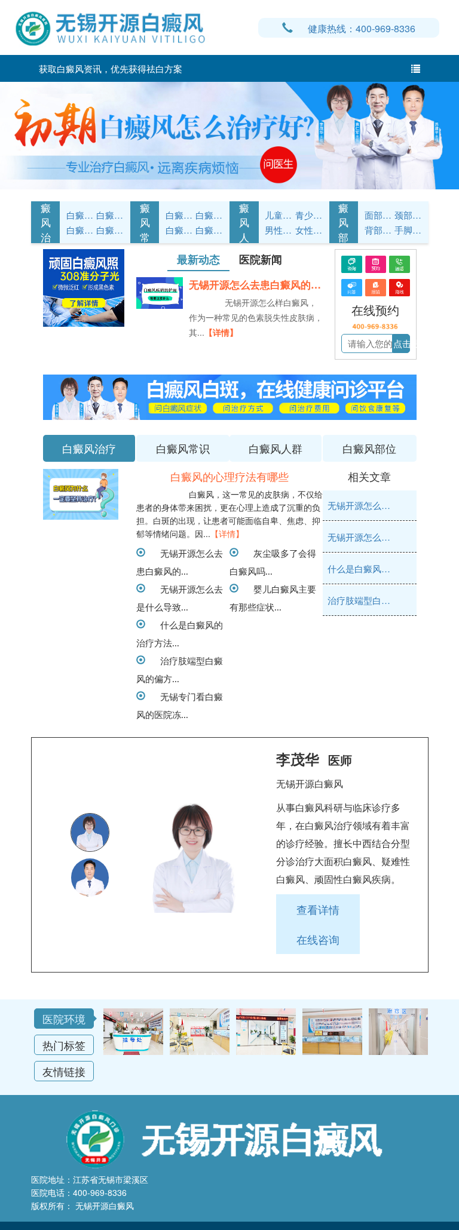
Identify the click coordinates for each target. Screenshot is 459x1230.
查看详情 (317, 909)
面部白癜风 (378, 214)
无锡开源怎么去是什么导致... (179, 597)
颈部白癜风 (408, 214)
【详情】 (221, 332)
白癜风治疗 (46, 222)
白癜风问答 (179, 229)
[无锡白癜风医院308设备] (229, 134)
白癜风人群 (244, 222)
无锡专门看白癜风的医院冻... (179, 705)
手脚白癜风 (408, 229)
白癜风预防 (209, 229)
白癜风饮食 (209, 214)
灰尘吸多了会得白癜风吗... (273, 561)
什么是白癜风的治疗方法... (179, 633)
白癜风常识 (110, 229)
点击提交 (411, 343)
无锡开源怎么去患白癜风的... (179, 561)
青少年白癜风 (309, 214)
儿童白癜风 (278, 214)
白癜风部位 (343, 222)
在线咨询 (317, 939)
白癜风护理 (179, 214)
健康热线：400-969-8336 (361, 28)
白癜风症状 (80, 214)
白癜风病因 (80, 229)
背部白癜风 (378, 229)
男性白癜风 (278, 229)
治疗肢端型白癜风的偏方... (179, 669)
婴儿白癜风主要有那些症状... (273, 597)
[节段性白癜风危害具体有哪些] (80, 494)
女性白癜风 (309, 229)
